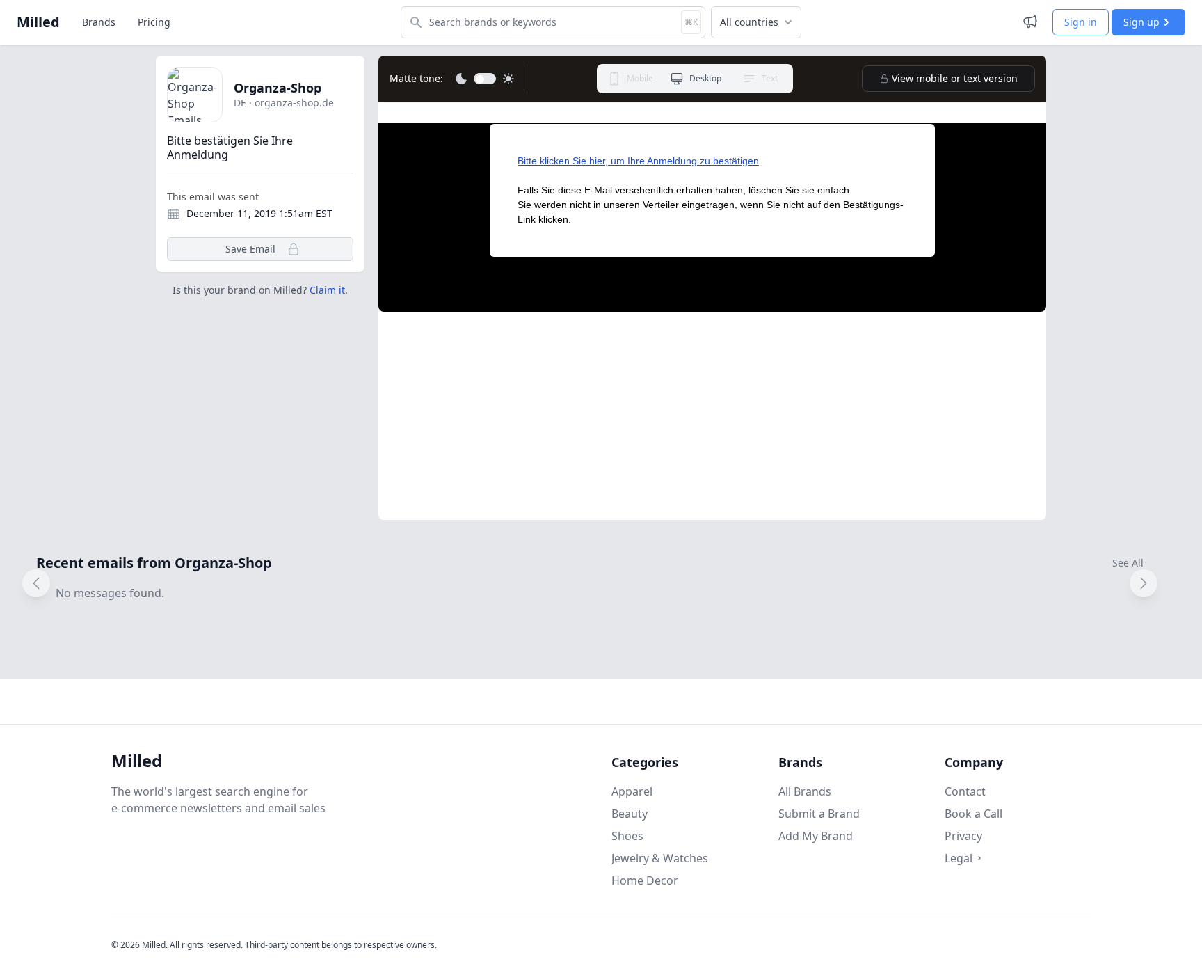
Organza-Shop (277, 87)
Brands (98, 22)
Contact (965, 791)
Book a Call (973, 813)
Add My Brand (815, 836)
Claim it (327, 289)
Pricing (154, 22)
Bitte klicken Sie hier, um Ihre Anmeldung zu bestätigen (638, 160)
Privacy (963, 836)
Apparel (631, 791)
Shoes (627, 836)
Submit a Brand (819, 813)
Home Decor (644, 880)
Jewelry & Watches (659, 858)
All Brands (804, 791)
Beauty (629, 813)
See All (1128, 562)
